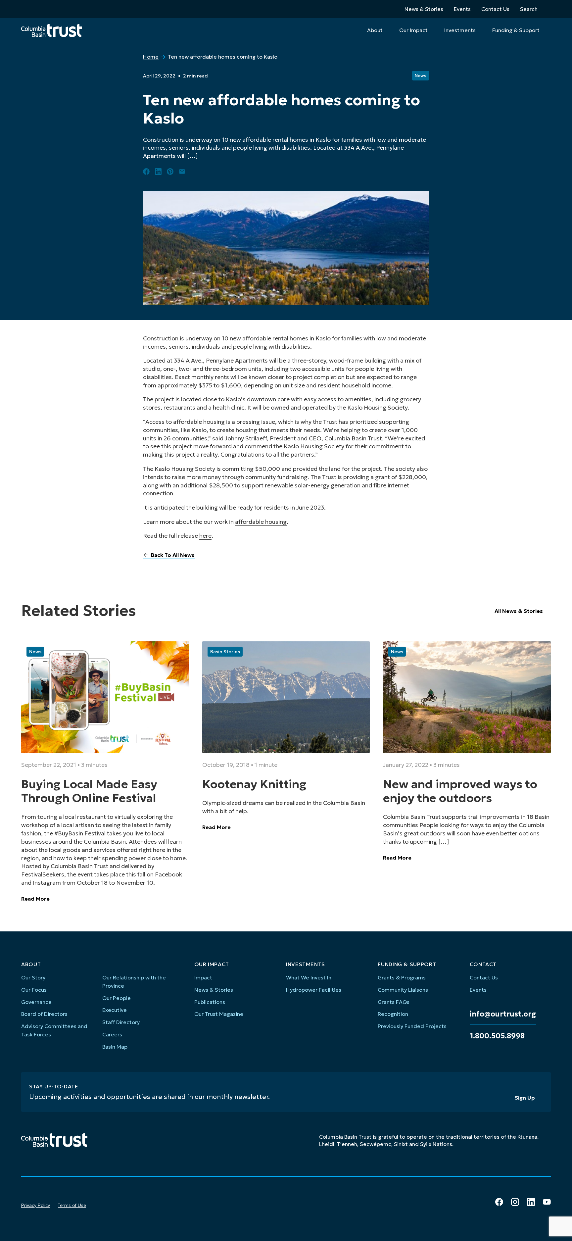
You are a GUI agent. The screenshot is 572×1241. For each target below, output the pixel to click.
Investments (460, 30)
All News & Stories (519, 611)
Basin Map (114, 1046)
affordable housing (261, 521)
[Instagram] (515, 1202)
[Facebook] (499, 1202)
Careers (112, 1034)
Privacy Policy (35, 1205)
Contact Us (495, 9)
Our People (116, 998)
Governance (36, 1002)
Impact (203, 977)
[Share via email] (182, 171)
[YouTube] (547, 1202)
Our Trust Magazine (218, 1014)
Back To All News (173, 555)
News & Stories (424, 9)
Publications (209, 1002)
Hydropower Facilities (313, 989)
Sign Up (525, 1097)
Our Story (33, 977)
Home (151, 56)
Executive (114, 1010)
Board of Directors (44, 1014)
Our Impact (413, 30)
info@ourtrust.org (503, 1014)
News (420, 75)
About (375, 30)
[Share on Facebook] (146, 171)
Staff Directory (121, 1022)
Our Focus (34, 989)
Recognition (393, 1014)
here (205, 535)
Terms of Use (72, 1205)
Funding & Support (516, 30)
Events (462, 9)
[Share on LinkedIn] (158, 171)
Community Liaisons (403, 989)
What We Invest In (308, 977)
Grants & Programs (402, 977)
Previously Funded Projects (412, 1026)
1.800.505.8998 (497, 1036)
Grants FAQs (393, 1002)
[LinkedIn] (531, 1202)
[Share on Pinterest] (170, 171)
